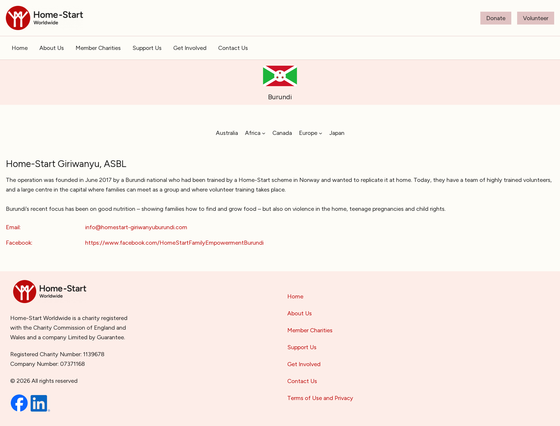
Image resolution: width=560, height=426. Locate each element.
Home (295, 296)
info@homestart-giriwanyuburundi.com (136, 227)
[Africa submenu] (263, 133)
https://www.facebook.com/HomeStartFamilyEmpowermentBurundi (174, 242)
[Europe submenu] (320, 133)
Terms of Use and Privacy (320, 397)
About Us (299, 313)
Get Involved (304, 364)
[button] (495, 18)
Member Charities (309, 330)
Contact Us (302, 381)
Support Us (301, 347)
